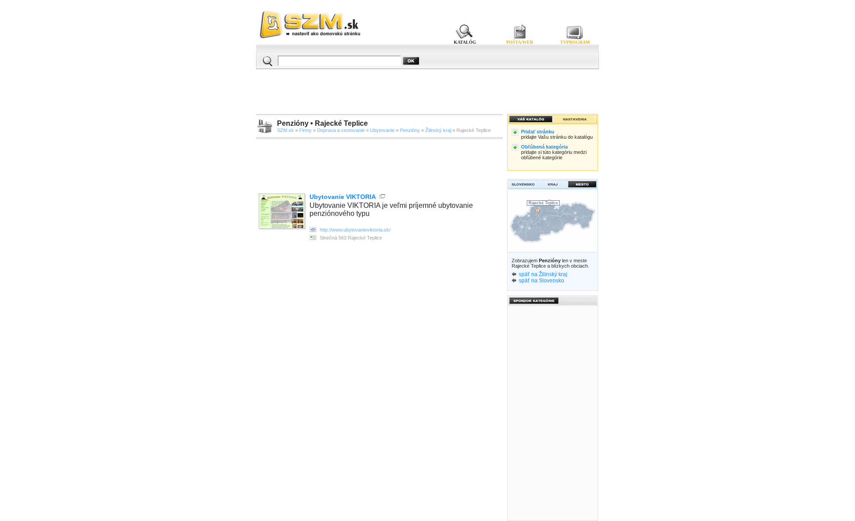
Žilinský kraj (438, 130)
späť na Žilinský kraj (543, 274)
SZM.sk (285, 130)
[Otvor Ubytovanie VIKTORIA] (282, 212)
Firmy (305, 130)
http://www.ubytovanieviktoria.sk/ (355, 229)
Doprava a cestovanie (341, 130)
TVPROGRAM (575, 42)
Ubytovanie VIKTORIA (342, 196)
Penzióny (410, 130)
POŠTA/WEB (519, 42)
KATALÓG (464, 42)
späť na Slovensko (541, 280)
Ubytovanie (382, 130)
